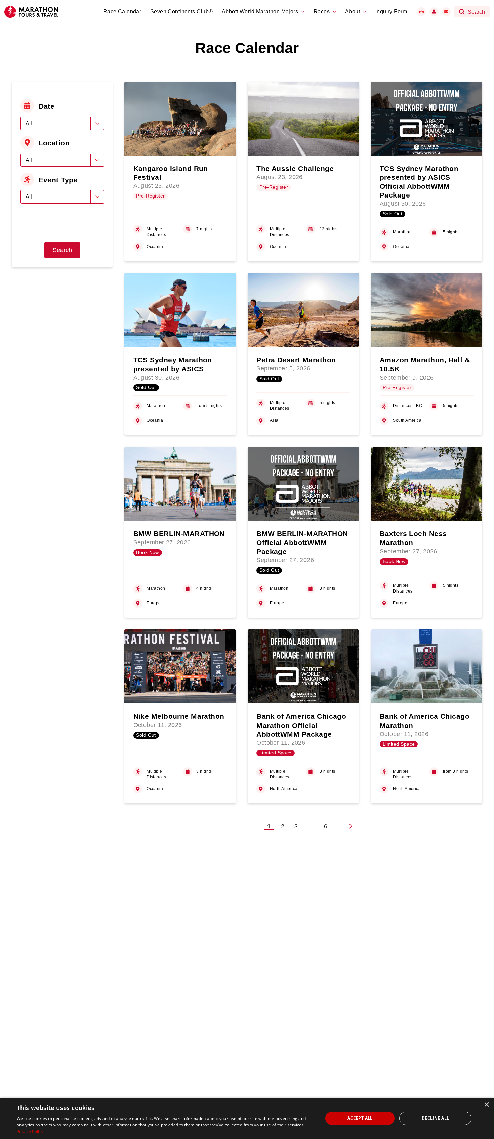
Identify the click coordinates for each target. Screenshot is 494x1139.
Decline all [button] (435, 1118)
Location (54, 143)
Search (62, 250)
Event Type (58, 180)
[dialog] (247, 1118)
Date (47, 106)
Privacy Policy (30, 1131)
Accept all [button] (360, 1118)
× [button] (486, 1104)
